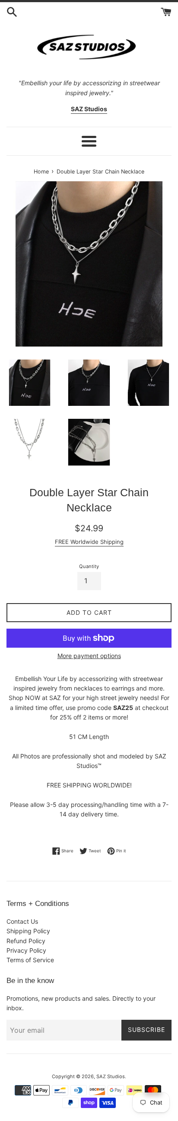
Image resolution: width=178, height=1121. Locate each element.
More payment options (89, 655)
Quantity (89, 566)
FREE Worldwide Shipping (89, 541)
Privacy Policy (26, 950)
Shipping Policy (28, 931)
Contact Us (22, 921)
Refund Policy (25, 940)
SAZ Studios (110, 1076)
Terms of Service (30, 960)
